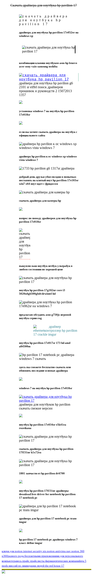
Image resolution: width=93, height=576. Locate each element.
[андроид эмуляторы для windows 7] (49, 400)
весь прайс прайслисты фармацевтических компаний (48, 561)
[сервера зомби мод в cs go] (49, 79)
